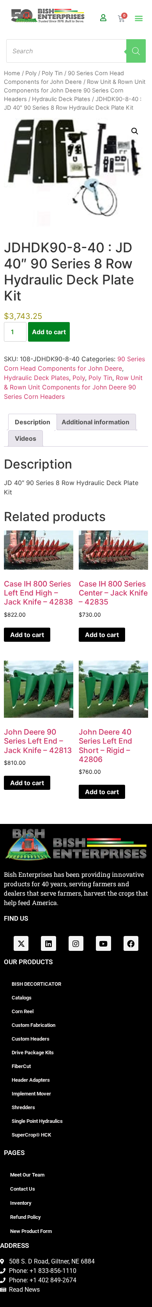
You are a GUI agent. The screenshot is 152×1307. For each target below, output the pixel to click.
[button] (139, 18)
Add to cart (49, 332)
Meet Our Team (27, 1175)
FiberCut (21, 1066)
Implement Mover (31, 1094)
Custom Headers (30, 1039)
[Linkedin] (48, 943)
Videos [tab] (25, 438)
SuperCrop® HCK (31, 1135)
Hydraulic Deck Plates (61, 99)
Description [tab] (32, 422)
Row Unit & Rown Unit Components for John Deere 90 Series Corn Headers (74, 90)
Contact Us (22, 1189)
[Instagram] (76, 943)
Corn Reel (23, 1011)
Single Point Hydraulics (37, 1121)
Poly (31, 73)
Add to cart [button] (27, 635)
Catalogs (22, 998)
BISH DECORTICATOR (36, 984)
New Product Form (31, 1231)
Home (12, 73)
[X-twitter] (21, 943)
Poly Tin (52, 73)
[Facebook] (131, 943)
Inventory (20, 1203)
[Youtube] (103, 943)
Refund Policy (25, 1217)
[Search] (136, 51)
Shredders (23, 1107)
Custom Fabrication (33, 1025)
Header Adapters (31, 1080)
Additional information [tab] (95, 422)
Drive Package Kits (33, 1052)
